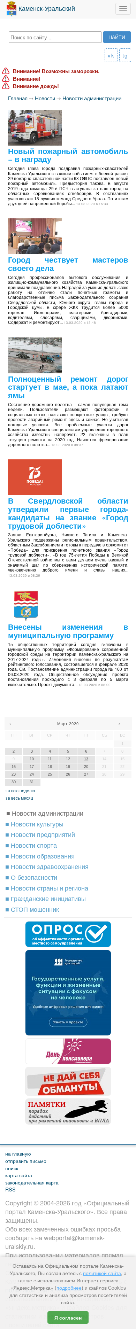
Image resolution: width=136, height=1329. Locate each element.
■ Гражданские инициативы (45, 898)
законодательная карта (32, 1182)
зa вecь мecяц (19, 798)
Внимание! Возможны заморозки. (56, 71)
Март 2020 (68, 724)
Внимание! (26, 79)
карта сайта (18, 1175)
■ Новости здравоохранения (47, 866)
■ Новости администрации (44, 812)
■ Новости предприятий (40, 834)
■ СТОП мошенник (32, 909)
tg (125, 55)
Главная (18, 98)
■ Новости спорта (31, 844)
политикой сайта (102, 1272)
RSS (10, 1189)
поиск (11, 1168)
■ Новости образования (40, 855)
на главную (18, 1153)
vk (111, 55)
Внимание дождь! (36, 86)
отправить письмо (25, 1160)
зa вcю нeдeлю (20, 790)
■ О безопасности (31, 876)
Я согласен (68, 1317)
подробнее (69, 1287)
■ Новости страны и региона (46, 887)
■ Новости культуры (34, 823)
